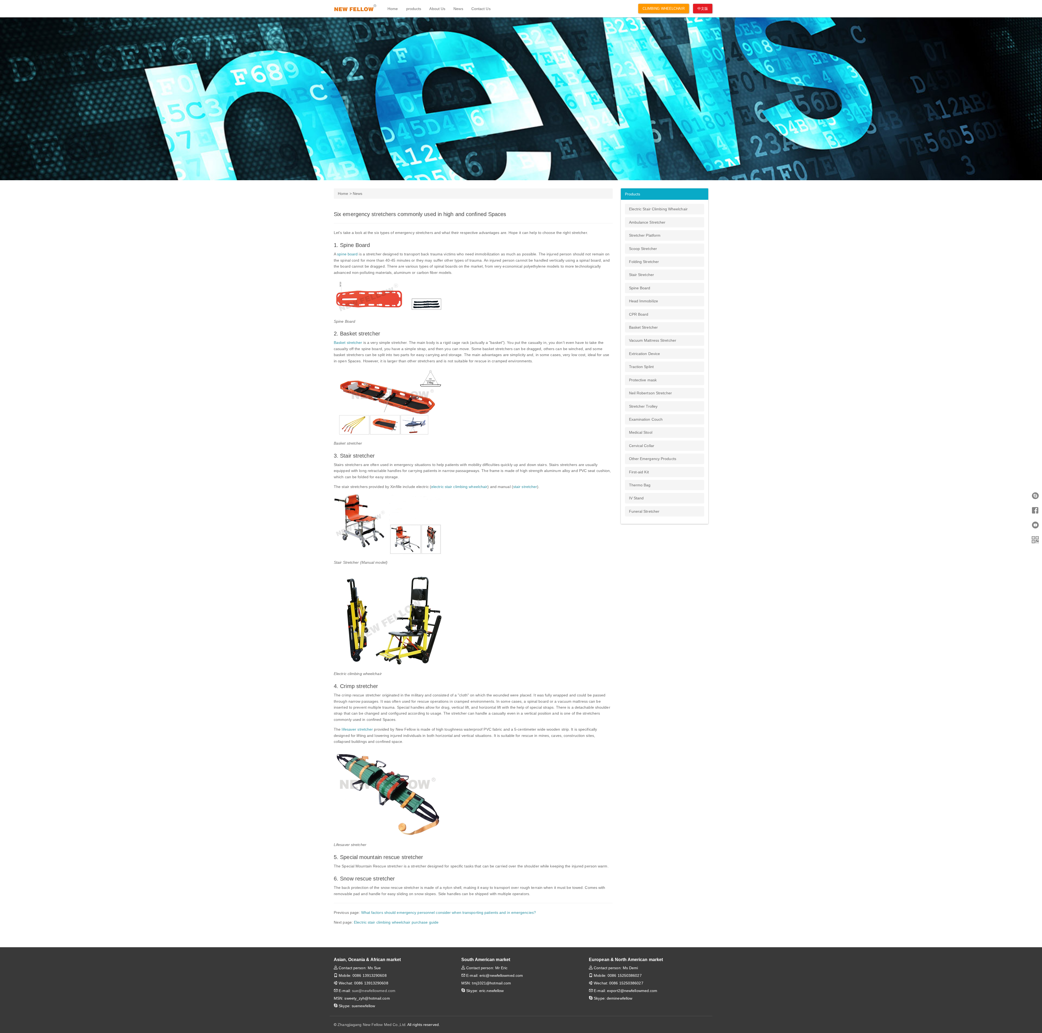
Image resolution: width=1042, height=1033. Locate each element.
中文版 (702, 9)
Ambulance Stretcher (647, 222)
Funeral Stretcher (644, 511)
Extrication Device (644, 353)
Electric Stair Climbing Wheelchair (658, 209)
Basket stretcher (348, 342)
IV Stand (636, 498)
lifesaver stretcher (357, 729)
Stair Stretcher (641, 274)
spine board (347, 254)
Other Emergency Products (652, 459)
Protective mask (643, 380)
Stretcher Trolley (643, 406)
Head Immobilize (643, 301)
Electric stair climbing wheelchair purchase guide (396, 922)
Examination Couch (646, 419)
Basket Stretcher (643, 327)
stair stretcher (525, 486)
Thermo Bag (640, 485)
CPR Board (639, 314)
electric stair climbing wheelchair (459, 486)
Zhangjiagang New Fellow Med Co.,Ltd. (372, 1024)
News (458, 9)
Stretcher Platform (645, 235)
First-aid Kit (639, 472)
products (413, 9)
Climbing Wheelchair (664, 9)
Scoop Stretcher (643, 248)
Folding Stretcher (644, 261)
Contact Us (481, 9)
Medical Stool (640, 432)
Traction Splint (641, 367)
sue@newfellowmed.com (373, 990)
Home (392, 9)
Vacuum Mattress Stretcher (652, 340)
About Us (437, 9)
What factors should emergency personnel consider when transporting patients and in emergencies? (448, 912)
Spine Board (639, 288)
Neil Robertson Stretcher (650, 393)
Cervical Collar (642, 445)
